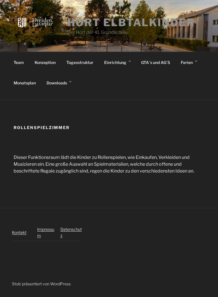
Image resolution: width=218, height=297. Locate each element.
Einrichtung (115, 62)
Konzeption (45, 62)
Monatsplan (25, 82)
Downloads (57, 82)
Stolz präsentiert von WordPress (41, 283)
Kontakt (19, 232)
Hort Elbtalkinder (131, 22)
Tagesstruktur (79, 62)
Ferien (187, 62)
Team (19, 62)
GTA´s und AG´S (155, 62)
